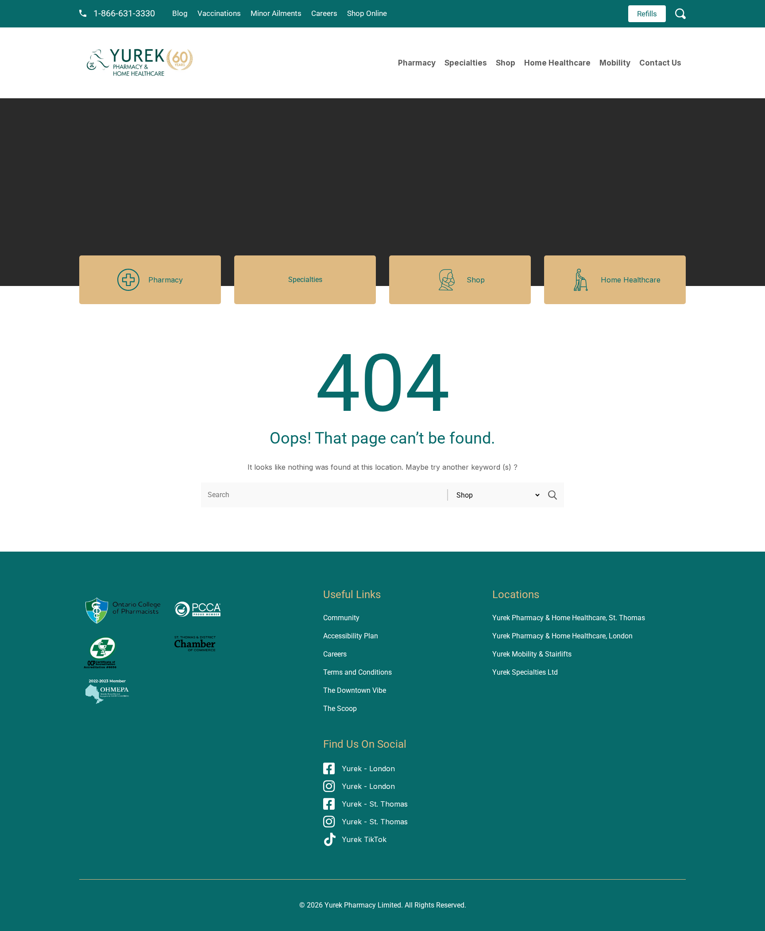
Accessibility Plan (350, 636)
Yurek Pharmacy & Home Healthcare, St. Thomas (568, 618)
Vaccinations (219, 13)
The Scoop (340, 708)
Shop (505, 62)
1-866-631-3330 (124, 13)
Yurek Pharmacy (350, 905)
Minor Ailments (276, 13)
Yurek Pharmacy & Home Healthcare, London (562, 636)
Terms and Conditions (357, 672)
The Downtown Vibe (354, 690)
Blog (180, 13)
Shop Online (367, 13)
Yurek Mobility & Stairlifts (532, 654)
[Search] (552, 495)
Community (341, 618)
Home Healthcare (557, 62)
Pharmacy (417, 62)
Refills (647, 13)
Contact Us (660, 62)
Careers (324, 13)
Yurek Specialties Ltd (525, 672)
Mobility (614, 62)
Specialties (465, 62)
